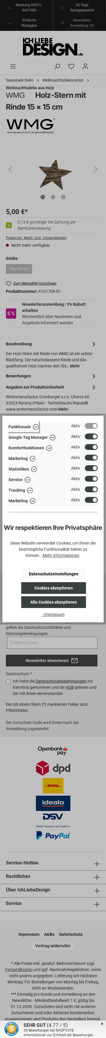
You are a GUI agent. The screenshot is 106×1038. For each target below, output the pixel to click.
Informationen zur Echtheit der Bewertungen (58, 1035)
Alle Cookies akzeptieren (53, 602)
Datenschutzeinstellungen (53, 574)
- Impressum (53, 614)
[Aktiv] (91, 426)
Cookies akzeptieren (53, 588)
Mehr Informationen (61, 555)
